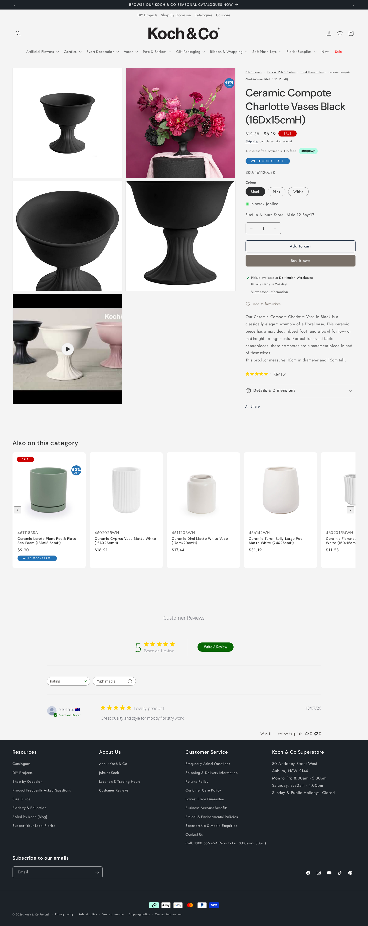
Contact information (168, 914)
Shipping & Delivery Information (212, 772)
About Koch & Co (113, 763)
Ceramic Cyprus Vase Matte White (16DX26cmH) (125, 541)
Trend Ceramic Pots (311, 72)
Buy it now (300, 260)
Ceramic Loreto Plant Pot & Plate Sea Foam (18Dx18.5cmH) (47, 541)
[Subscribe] (96, 872)
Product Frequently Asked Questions (42, 790)
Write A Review (215, 647)
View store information (269, 291)
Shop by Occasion (28, 781)
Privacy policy (64, 914)
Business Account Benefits (207, 807)
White (298, 191)
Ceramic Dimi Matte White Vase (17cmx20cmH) (200, 541)
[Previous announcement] (14, 5)
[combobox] (68, 681)
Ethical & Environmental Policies (212, 816)
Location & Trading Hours (120, 781)
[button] (18, 33)
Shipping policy (139, 914)
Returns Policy (197, 781)
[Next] (350, 510)
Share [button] (255, 406)
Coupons (223, 15)
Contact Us (194, 834)
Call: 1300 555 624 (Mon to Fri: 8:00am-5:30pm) (226, 843)
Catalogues (204, 15)
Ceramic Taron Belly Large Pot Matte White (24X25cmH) (275, 541)
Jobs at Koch (109, 772)
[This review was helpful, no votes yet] (307, 733)
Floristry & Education (30, 807)
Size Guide (22, 799)
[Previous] (17, 510)
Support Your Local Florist (34, 825)
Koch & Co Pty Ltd (37, 914)
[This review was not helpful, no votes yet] (316, 733)
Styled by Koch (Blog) (30, 816)
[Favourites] (339, 33)
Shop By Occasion (176, 15)
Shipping (252, 141)
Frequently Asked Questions (208, 763)
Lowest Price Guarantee (205, 799)
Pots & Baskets (254, 72)
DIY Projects (147, 15)
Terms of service (113, 914)
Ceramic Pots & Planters (281, 72)
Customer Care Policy (203, 790)
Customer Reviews (114, 790)
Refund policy (88, 914)
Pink (276, 191)
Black (255, 191)
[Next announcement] (353, 5)
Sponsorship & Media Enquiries (211, 825)
